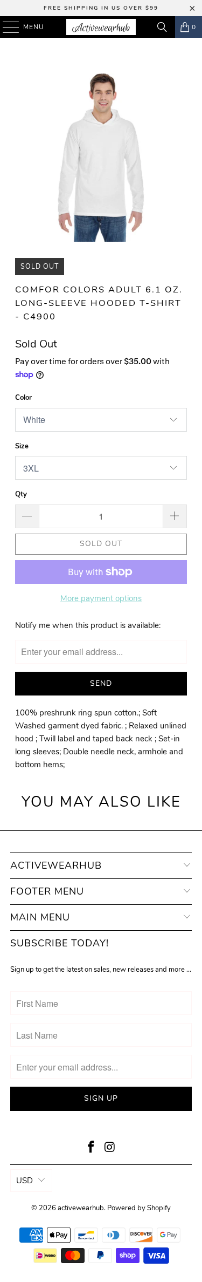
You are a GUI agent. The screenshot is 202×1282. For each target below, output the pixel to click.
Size (22, 446)
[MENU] (5, 27)
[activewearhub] (101, 27)
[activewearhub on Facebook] (91, 1148)
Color (23, 398)
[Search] (162, 27)
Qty (21, 494)
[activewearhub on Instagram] (110, 1148)
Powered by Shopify (139, 1208)
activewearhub (81, 1208)
